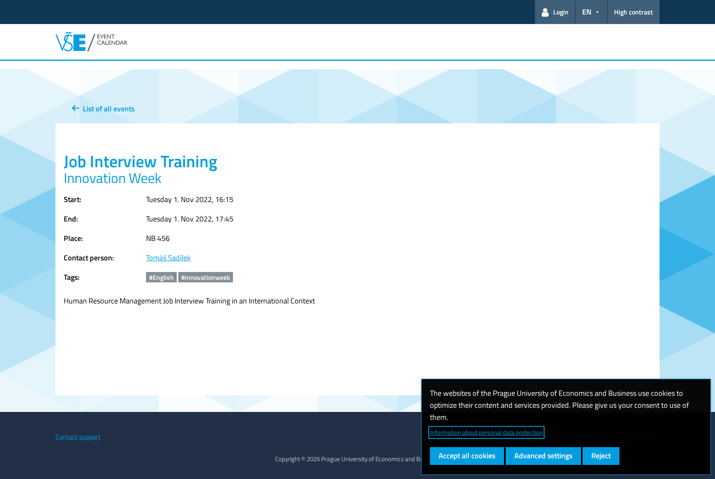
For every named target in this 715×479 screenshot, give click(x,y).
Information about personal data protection (486, 432)
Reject (601, 455)
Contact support (78, 437)
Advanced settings (543, 455)
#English (161, 277)
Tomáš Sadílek (168, 257)
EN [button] (586, 11)
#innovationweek (205, 277)
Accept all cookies (467, 455)
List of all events (106, 108)
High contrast (633, 12)
